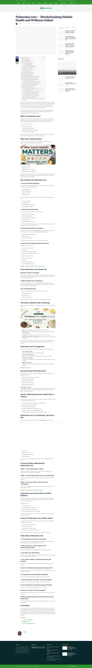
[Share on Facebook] (17, 57)
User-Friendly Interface (27, 71)
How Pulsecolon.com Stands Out (27, 67)
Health (23, 3)
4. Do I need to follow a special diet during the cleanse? (32, 91)
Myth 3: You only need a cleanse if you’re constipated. (32, 82)
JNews (19, 666)
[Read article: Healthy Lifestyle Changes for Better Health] (61, 84)
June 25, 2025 (25, 23)
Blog (56, 3)
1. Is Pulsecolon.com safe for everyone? (30, 87)
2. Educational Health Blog (27, 64)
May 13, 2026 (61, 73)
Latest (51, 3)
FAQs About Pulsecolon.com (27, 86)
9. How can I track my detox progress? (30, 97)
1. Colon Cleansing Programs (28, 63)
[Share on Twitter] (17, 60)
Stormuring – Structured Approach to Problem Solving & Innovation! (70, 31)
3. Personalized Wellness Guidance (29, 65)
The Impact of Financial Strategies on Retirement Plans (34, 266)
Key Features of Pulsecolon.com (27, 62)
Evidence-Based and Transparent (28, 70)
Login (75, 0)
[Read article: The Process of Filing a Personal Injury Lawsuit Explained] (61, 90)
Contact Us (17, 0)
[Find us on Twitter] (71, 666)
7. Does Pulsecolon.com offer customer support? (31, 94)
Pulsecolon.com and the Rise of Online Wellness (30, 84)
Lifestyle (39, 3)
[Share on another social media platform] (17, 63)
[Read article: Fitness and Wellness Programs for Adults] (67, 68)
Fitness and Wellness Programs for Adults (72, 648)
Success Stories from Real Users (27, 75)
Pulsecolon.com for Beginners (27, 74)
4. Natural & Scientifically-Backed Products (30, 66)
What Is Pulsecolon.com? (26, 59)
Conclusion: (24, 99)
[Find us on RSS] (72, 1)
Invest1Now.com (27, 367)
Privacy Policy (24, 0)
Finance (45, 3)
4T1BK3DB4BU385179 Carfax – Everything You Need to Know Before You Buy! (70, 38)
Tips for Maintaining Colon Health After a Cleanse (30, 76)
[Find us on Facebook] (66, 1)
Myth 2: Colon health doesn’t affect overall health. (32, 81)
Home (20, 0)
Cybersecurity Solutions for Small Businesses (70, 77)
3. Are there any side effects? (28, 90)
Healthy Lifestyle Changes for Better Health (70, 83)
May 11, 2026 (67, 79)
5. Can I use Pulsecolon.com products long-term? (31, 92)
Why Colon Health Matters (26, 60)
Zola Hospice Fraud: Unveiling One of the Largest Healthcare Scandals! (69, 52)
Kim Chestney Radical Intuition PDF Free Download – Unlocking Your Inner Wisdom (70, 45)
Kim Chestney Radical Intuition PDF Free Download (33, 490)
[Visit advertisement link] (36, 627)
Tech (33, 3)
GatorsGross (22, 646)
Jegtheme (36, 666)
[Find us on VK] (74, 666)
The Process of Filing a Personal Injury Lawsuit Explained (70, 89)
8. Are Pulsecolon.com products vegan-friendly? (31, 95)
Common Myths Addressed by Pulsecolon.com (30, 79)
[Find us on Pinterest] (69, 1)
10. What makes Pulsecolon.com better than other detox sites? (34, 98)
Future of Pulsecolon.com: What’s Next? (29, 85)
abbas (20, 23)
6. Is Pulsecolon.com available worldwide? (30, 93)
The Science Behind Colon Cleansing (28, 72)
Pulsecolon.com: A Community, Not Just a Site (30, 77)
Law (29, 3)
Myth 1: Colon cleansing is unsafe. (29, 80)
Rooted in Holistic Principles (27, 69)
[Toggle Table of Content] (43, 58)
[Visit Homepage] (46, 8)
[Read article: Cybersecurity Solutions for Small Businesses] (61, 78)
